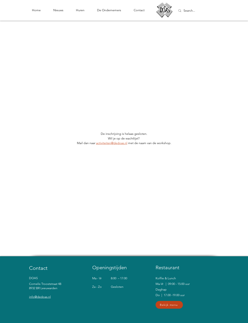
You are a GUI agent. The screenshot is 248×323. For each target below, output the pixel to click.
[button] (169, 305)
